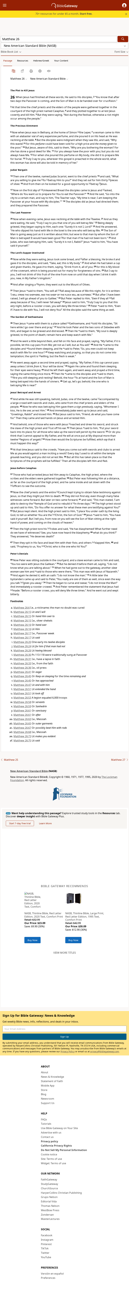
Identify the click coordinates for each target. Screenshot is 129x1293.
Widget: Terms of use (53, 1163)
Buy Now (32, 940)
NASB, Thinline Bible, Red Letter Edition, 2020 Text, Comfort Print (43, 915)
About (44, 1072)
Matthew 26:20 (22, 642)
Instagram (47, 1239)
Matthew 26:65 (22, 723)
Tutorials (46, 1123)
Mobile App (47, 1085)
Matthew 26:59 (22, 706)
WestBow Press (50, 1210)
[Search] (123, 39)
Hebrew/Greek (41, 60)
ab (49, 528)
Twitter (45, 1253)
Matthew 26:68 (22, 732)
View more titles (64, 952)
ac (93, 542)
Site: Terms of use (51, 1159)
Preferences (48, 1278)
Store (44, 1090)
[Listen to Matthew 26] (48, 70)
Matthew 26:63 (22, 719)
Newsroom (47, 1098)
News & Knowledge (52, 1076)
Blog (43, 1094)
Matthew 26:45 (22, 676)
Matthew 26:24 (22, 646)
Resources (22, 60)
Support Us (47, 1103)
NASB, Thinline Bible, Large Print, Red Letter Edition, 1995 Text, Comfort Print (84, 917)
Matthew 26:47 (22, 685)
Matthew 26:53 (22, 697)
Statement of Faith (52, 1081)
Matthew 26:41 (22, 672)
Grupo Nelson (49, 1197)
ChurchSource (49, 1188)
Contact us (47, 1137)
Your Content (61, 60)
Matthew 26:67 (22, 727)
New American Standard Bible (29, 771)
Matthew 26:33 (22, 663)
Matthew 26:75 (22, 740)
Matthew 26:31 (22, 659)
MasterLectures (50, 1219)
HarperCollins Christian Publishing (61, 1192)
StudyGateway (49, 1184)
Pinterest (46, 1244)
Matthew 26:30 (22, 655)
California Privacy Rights (56, 1145)
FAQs (44, 1119)
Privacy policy (49, 1141)
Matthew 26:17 (22, 633)
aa (54, 514)
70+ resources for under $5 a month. (63, 13)
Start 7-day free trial (20, 823)
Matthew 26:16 (22, 625)
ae (22, 582)
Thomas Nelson (50, 1206)
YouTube (46, 1257)
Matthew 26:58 (22, 702)
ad (43, 546)
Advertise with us (51, 1132)
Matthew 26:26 (22, 650)
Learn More (45, 823)
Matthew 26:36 (22, 667)
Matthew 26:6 (22, 607)
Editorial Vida (49, 1201)
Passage (7, 60)
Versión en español (52, 1273)
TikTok (45, 1248)
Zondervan (47, 1214)
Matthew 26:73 (22, 736)
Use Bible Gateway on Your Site (59, 1128)
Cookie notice (49, 1154)
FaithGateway (49, 1179)
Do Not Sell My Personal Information (64, 1150)
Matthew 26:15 (22, 612)
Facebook (46, 1235)
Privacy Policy (68, 1051)
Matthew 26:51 (22, 689)
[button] (124, 5)
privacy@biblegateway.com (104, 1051)
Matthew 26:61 (22, 710)
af (11, 590)
